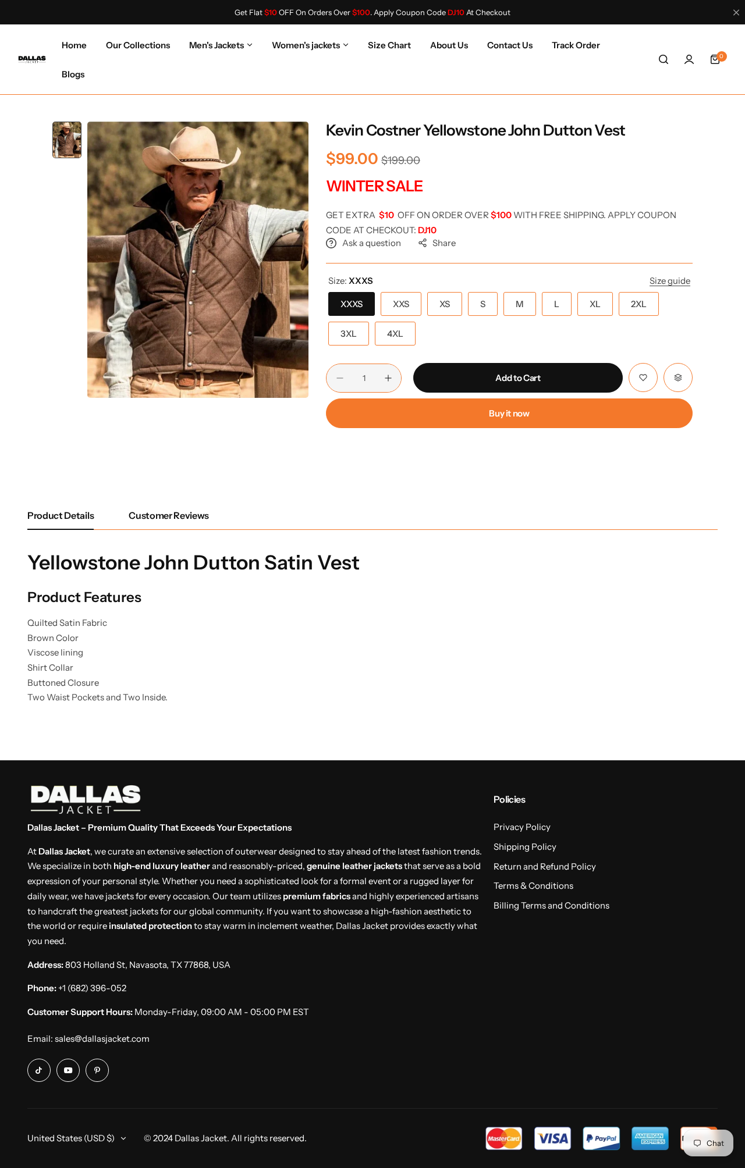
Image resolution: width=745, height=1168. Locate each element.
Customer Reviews (169, 515)
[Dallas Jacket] (32, 59)
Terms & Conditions (533, 885)
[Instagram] (39, 1070)
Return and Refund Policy (545, 866)
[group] (197, 260)
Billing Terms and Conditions (551, 905)
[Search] (663, 59)
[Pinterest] (97, 1070)
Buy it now (509, 413)
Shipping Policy (525, 846)
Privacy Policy (522, 826)
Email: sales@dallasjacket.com (88, 1038)
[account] (689, 59)
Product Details (60, 515)
